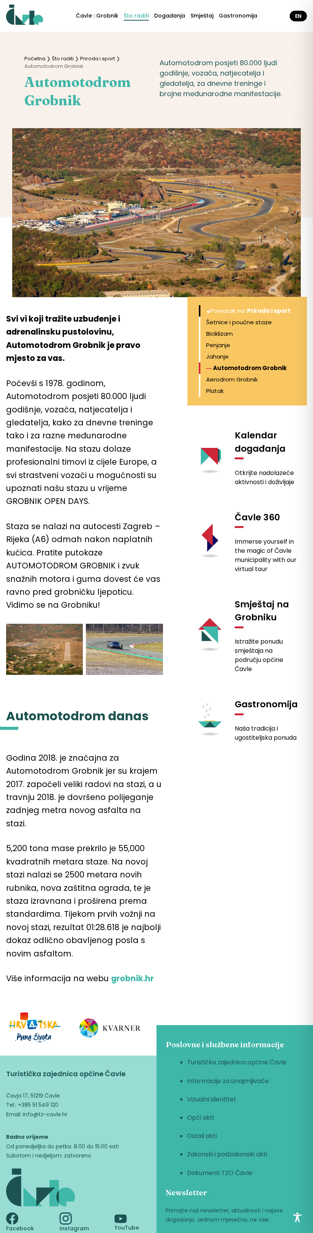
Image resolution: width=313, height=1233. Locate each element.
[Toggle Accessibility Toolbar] (297, 1217)
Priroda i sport (97, 58)
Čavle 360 (257, 517)
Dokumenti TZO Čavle (219, 1173)
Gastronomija (238, 15)
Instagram (74, 1228)
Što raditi (136, 15)
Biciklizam (219, 334)
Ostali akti (202, 1136)
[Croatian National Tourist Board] (34, 1029)
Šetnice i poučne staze (239, 322)
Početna (34, 58)
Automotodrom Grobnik (250, 368)
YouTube (127, 1227)
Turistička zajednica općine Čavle (237, 1062)
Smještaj (201, 15)
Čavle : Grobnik (97, 15)
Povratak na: (250, 311)
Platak (215, 391)
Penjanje (218, 345)
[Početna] (24, 16)
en (298, 16)
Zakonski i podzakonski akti (227, 1154)
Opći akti (200, 1117)
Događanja (169, 15)
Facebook (20, 1228)
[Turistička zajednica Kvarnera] (110, 1029)
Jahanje (217, 357)
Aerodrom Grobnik (232, 379)
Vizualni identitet (211, 1099)
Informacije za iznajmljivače (228, 1081)
